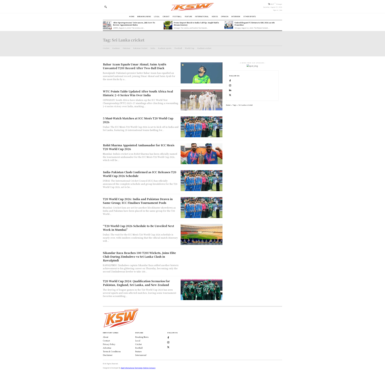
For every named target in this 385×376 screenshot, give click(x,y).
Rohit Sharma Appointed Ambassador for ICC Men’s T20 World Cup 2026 (138, 147)
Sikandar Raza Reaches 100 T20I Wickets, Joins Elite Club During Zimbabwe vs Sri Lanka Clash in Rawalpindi (139, 256)
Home (228, 105)
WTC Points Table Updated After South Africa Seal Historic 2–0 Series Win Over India (138, 93)
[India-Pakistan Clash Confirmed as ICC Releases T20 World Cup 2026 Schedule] (201, 180)
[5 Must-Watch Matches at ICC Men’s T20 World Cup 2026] (201, 126)
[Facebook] (230, 80)
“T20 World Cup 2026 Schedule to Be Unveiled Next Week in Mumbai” (138, 228)
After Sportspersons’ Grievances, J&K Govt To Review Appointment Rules (134, 23)
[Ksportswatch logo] (192, 7)
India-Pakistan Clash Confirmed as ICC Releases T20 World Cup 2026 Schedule (139, 174)
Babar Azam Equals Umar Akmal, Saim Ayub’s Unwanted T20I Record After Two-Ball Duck (134, 66)
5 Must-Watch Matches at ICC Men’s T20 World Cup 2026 (138, 120)
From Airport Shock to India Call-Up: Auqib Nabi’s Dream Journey (196, 23)
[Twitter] (168, 347)
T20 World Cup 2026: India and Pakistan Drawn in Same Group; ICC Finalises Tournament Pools (138, 201)
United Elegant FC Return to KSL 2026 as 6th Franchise (255, 23)
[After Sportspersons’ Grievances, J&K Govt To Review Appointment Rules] (107, 25)
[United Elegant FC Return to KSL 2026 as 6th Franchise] (228, 25)
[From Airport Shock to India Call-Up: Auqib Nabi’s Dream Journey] (168, 25)
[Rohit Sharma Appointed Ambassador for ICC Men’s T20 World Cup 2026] (201, 153)
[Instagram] (230, 85)
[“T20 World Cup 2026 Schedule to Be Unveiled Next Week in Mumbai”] (201, 234)
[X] (230, 95)
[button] (105, 6)
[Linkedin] (230, 90)
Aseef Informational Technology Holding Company (138, 368)
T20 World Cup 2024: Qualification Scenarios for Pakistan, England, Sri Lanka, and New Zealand (136, 283)
